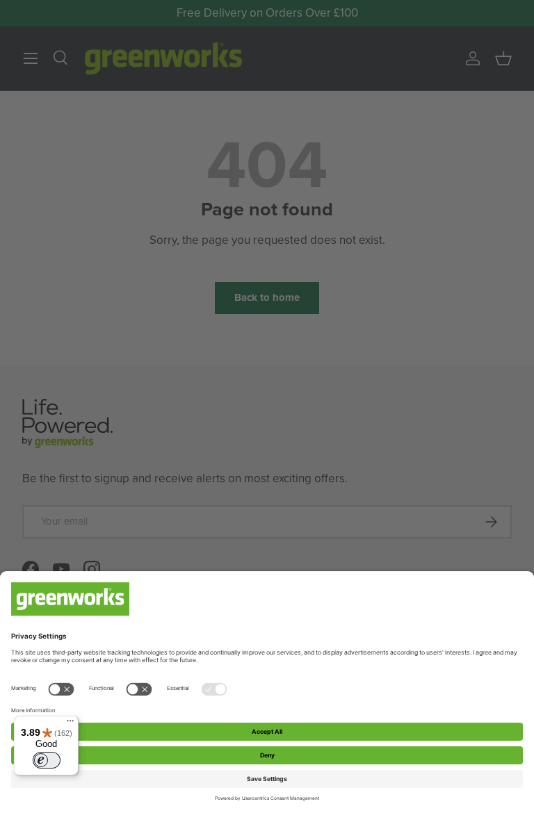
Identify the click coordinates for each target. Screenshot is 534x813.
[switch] (46, 760)
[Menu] (70, 724)
